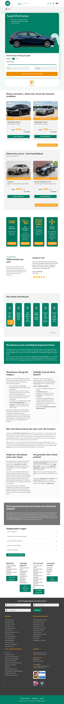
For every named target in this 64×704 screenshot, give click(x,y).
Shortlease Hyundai (10, 628)
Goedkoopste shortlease (39, 640)
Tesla (38, 466)
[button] (9, 121)
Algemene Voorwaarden (11, 675)
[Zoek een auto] (50, 3)
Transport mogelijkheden (11, 656)
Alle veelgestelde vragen (15, 555)
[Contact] (53, 3)
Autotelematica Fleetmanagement (14, 671)
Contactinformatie (10, 654)
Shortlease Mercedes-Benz (12, 632)
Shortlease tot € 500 (38, 624)
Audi (34, 466)
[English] (57, 3)
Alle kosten (39, 395)
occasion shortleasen (25, 360)
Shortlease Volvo (9, 646)
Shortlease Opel (9, 634)
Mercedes (52, 466)
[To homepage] (10, 3)
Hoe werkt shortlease (38, 591)
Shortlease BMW (9, 622)
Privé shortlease (37, 632)
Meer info (12, 243)
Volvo (42, 467)
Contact (41, 698)
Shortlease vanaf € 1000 (39, 628)
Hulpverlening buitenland (12, 658)
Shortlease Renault (10, 638)
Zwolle (48, 574)
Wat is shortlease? (24, 567)
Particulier (25, 3)
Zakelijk (20, 3)
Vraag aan (10, 322)
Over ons (7, 652)
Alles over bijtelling (12, 578)
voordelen (8, 447)
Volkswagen (36, 467)
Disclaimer (35, 698)
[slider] (7, 64)
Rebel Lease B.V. (41, 701)
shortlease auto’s (19, 402)
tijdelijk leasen (37, 383)
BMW (55, 464)
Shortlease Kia (9, 630)
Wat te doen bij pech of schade (13, 663)
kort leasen (43, 478)
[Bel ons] (48, 3)
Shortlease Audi (9, 620)
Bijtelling (7, 667)
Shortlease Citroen (10, 624)
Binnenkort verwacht (38, 622)
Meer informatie (18, 136)
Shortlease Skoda (9, 640)
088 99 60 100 (44, 516)
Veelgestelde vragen (10, 673)
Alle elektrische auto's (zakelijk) (46, 205)
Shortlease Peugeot (10, 636)
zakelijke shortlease (43, 386)
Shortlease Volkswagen (11, 644)
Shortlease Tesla (9, 642)
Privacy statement (25, 698)
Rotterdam (49, 571)
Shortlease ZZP (23, 576)
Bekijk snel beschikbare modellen (31, 74)
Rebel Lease (50, 483)
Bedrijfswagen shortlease (39, 634)
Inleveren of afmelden (11, 661)
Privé (34, 386)
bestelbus (12, 406)
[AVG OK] (42, 683)
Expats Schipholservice (11, 669)
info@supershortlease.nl (15, 518)
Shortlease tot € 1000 (38, 626)
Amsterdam (50, 567)
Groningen (49, 569)
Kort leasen (36, 638)
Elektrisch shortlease (38, 630)
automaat (11, 404)
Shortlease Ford (9, 626)
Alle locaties (52, 579)
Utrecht (49, 572)
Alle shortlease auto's (25, 588)
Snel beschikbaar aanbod (39, 620)
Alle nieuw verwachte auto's (47, 145)
